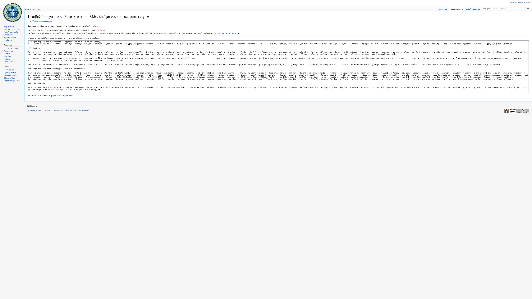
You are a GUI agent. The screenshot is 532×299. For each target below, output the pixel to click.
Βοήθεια (7, 59)
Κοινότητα (7, 56)
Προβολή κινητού (83, 110)
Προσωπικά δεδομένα (34, 110)
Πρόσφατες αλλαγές (11, 48)
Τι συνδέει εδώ (9, 70)
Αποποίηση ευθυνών (69, 110)
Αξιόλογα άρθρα (10, 38)
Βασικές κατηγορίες (11, 32)
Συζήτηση (36, 9)
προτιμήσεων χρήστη (227, 33)
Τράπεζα (7, 54)
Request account (523, 2)
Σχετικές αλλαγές (10, 73)
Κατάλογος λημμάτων (12, 29)
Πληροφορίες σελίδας (12, 81)
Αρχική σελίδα (9, 27)
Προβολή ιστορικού (472, 9)
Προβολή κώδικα (456, 9)
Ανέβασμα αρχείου (10, 75)
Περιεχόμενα (8, 51)
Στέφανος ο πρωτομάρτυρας (42, 21)
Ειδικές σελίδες (9, 78)
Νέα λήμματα (8, 35)
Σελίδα (28, 9)
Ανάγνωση (443, 9)
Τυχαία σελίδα (9, 40)
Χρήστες (101, 30)
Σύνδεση (512, 2)
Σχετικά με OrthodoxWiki (52, 110)
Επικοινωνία (8, 62)
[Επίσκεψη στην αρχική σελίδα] (12, 11)
